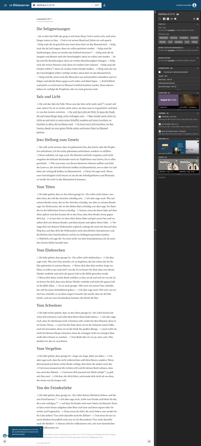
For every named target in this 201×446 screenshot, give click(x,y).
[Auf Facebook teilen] (164, 19)
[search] (64, 5)
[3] (103, 103)
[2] (53, 68)
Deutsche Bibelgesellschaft (46, 21)
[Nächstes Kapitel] (149, 441)
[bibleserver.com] (19, 5)
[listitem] (178, 76)
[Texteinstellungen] (104, 5)
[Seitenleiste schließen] (155, 230)
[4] (105, 371)
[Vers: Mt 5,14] (177, 14)
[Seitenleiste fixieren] (155, 12)
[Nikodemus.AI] (5, 436)
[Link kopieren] (171, 19)
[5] (56, 398)
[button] (5, 5)
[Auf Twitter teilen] (168, 19)
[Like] (159, 19)
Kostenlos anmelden (183, 5)
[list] (178, 81)
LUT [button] (97, 5)
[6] (57, 402)
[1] (92, 52)
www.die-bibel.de (43, 443)
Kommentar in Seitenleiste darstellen (176, 72)
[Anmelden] (194, 5)
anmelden (171, 30)
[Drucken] (175, 19)
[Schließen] (41, 429)
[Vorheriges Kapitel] (5, 441)
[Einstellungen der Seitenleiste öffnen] (194, 19)
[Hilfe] (197, 19)
